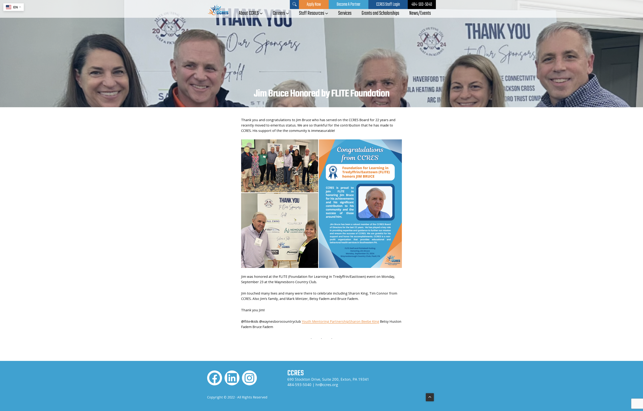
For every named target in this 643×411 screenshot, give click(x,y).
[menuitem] (422, 4)
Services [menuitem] (344, 13)
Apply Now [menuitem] (314, 4)
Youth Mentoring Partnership (325, 321)
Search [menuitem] (294, 4)
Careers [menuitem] (279, 13)
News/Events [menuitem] (420, 13)
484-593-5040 (299, 384)
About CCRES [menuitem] (249, 13)
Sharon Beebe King (364, 321)
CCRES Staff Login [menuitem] (388, 4)
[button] (279, 165)
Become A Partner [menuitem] (349, 4)
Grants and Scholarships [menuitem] (380, 13)
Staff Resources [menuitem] (311, 13)
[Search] (294, 4)
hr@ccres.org (326, 384)
